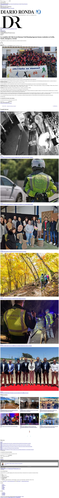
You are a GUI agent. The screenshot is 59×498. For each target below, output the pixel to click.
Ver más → (57, 429)
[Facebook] (5, 31)
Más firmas (1, 459)
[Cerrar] (5, 2)
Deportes (13, 28)
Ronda (3, 28)
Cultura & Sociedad (9, 28)
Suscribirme (10, 101)
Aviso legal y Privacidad (17, 496)
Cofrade (16, 28)
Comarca (5, 28)
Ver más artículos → (29, 466)
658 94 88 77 (19, 481)
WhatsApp (2, 6)
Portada (1, 28)
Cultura (3, 488)
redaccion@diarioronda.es (10, 481)
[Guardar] (1, 31)
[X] (4, 31)
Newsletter (6, 4)
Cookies (22, 496)
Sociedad (3, 487)
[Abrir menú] (1, 27)
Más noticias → (2, 111)
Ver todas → (2, 396)
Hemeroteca (4, 8)
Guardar (8, 6)
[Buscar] (1, 29)
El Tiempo (1, 8)
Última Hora (3, 485)
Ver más (1, 441)
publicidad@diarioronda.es (25, 481)
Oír (10, 6)
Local (3, 486)
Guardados (2, 4)
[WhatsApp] (2, 31)
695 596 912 (5, 481)
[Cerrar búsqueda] (10, 1)
